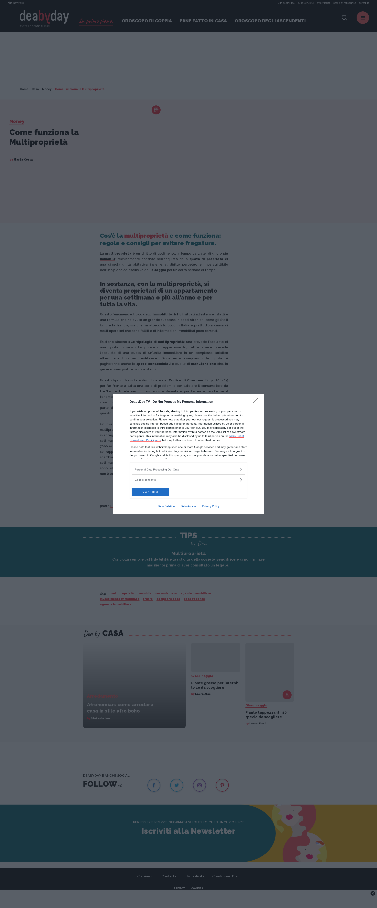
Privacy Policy (210, 506)
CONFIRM (150, 491)
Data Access (188, 506)
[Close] (256, 402)
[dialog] (188, 454)
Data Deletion (166, 506)
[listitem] (188, 469)
